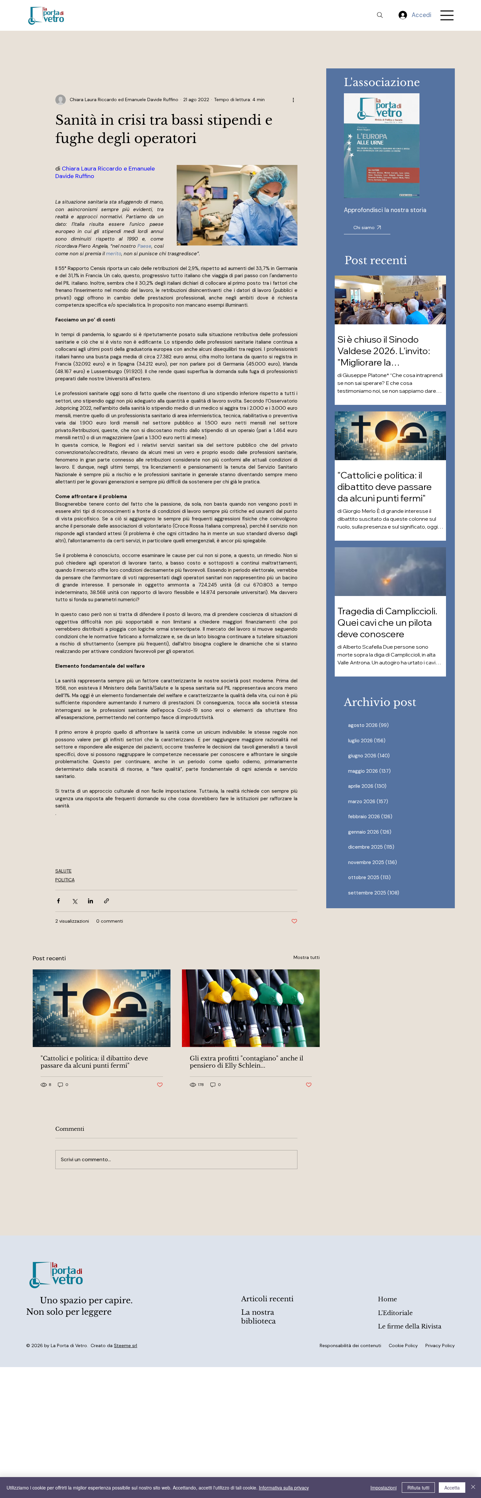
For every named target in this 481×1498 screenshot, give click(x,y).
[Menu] (447, 15)
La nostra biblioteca (258, 1317)
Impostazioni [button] (383, 1487)
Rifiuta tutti (418, 1487)
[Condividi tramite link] (106, 901)
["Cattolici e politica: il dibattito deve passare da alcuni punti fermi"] (101, 1008)
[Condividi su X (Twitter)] (74, 901)
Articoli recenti (267, 1299)
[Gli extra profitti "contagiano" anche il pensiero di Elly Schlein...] (251, 1008)
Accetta (452, 1487)
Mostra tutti (307, 957)
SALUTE (63, 871)
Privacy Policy (440, 1345)
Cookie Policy (403, 1345)
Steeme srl (125, 1345)
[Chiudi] (473, 1487)
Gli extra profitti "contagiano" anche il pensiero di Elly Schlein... (246, 1062)
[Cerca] (380, 15)
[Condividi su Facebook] (58, 901)
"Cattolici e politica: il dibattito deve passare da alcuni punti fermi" (94, 1062)
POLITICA (65, 880)
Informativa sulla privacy (284, 1487)
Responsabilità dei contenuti (350, 1345)
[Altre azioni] (293, 100)
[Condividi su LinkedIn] (90, 901)
